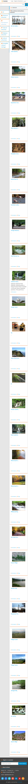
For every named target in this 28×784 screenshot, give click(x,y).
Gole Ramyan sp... (15, 256)
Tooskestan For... (15, 614)
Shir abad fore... (14, 537)
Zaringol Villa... (14, 690)
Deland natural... (15, 77)
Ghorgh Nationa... (15, 230)
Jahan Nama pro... (15, 358)
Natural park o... (15, 460)
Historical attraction (4, 16)
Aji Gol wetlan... (14, 26)
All (3, 12)
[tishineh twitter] (9, 778)
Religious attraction (4, 34)
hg (11, 332)
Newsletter (20, 1)
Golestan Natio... (15, 281)
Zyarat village (14, 741)
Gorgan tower (14, 307)
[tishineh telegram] (3, 778)
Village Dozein (14, 639)
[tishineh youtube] (20, 778)
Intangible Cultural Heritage (4, 45)
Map (19, 36)
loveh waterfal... (14, 435)
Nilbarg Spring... (14, 511)
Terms (17, 770)
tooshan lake (14, 588)
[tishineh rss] (23, 778)
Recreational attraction (4, 23)
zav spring (13, 716)
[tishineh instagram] (13, 778)
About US (3, 770)
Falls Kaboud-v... (15, 128)
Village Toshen (14, 665)
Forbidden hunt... (15, 153)
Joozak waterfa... (15, 409)
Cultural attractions (4, 39)
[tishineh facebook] (6, 778)
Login (12, 1)
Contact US (11, 770)
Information (13, 36)
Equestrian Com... (15, 102)
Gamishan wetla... (15, 205)
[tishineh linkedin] (16, 778)
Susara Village (14, 562)
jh (11, 383)
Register (16, 1)
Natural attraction (4, 28)
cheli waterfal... (14, 51)
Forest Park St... (14, 179)
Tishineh (20, 782)
